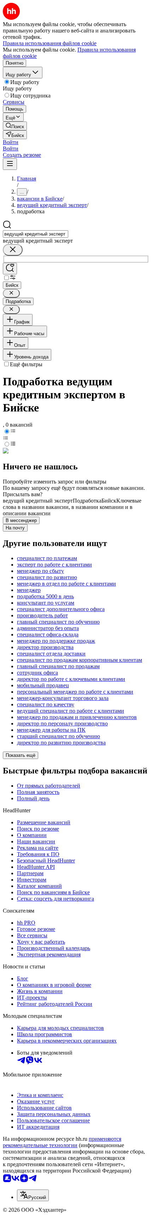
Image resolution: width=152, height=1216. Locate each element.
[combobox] (35, 234)
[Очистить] (13, 250)
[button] (10, 142)
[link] (15, 125)
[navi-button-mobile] (10, 164)
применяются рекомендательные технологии (62, 1142)
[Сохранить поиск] (10, 268)
